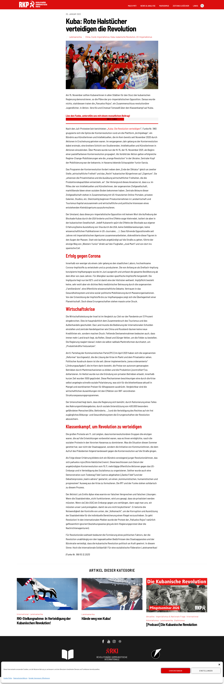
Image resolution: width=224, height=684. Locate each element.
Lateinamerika (75, 36)
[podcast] (120, 640)
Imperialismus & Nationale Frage (171, 616)
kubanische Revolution (125, 36)
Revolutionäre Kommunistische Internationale (111, 658)
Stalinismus (179, 620)
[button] (219, 664)
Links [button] (195, 5)
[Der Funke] (33, 8)
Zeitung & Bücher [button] (181, 5)
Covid (93, 36)
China (87, 36)
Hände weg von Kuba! (96, 618)
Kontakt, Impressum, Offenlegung (39, 678)
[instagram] (114, 640)
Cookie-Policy (8, 678)
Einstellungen (206, 671)
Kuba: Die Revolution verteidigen (124, 128)
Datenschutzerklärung (20, 678)
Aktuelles (150, 616)
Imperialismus (103, 36)
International (23, 614)
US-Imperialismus (144, 36)
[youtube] (108, 640)
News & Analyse (147, 5)
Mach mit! (132, 5)
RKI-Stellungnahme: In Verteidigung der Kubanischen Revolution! (44, 620)
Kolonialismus (152, 620)
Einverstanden (175, 671)
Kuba (112, 36)
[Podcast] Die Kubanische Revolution (171, 624)
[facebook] (103, 640)
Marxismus (164, 5)
